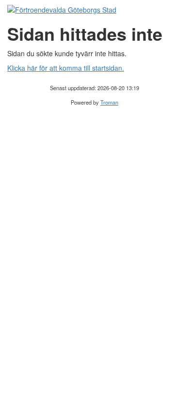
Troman (109, 102)
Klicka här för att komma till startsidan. (65, 68)
